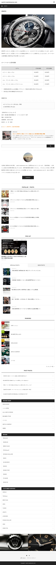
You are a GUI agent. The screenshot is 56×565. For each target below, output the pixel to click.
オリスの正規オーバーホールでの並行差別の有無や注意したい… (25, 226)
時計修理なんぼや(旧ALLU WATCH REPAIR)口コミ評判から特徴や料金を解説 (13, 257)
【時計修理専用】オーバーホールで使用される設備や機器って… (26, 308)
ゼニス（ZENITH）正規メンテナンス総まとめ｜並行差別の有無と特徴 (29, 133)
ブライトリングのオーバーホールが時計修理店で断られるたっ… (25, 199)
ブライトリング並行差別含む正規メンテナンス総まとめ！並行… (25, 208)
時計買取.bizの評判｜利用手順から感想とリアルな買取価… (25, 289)
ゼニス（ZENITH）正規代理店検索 (10, 126)
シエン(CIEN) (6, 408)
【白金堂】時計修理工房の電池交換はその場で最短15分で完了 (15, 394)
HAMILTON (5, 528)
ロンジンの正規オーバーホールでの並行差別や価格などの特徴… (25, 217)
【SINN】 (5, 474)
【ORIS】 (5, 466)
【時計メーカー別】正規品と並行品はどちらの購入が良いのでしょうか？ (17, 385)
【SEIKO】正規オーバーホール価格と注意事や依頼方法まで (15, 375)
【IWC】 (5, 458)
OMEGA (4, 492)
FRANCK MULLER (7, 520)
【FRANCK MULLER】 (8, 454)
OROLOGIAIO (6, 404)
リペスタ (5, 420)
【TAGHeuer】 (6, 450)
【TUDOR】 (5, 478)
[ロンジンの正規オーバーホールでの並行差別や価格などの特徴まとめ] (5, 220)
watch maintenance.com (9, 2)
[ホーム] (1, 5)
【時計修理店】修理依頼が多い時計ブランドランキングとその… (26, 270)
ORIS (4, 504)
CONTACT (28, 177)
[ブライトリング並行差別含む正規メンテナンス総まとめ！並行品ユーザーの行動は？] (5, 211)
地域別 (4, 428)
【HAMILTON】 (6, 470)
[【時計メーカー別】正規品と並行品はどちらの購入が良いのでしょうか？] (5, 194)
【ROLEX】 (5, 438)
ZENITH (4, 512)
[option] (14, 542)
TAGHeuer (5, 496)
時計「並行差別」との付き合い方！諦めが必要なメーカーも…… (26, 299)
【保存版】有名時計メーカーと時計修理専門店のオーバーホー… (26, 280)
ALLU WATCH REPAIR (8, 412)
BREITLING (5, 500)
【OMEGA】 (5, 442)
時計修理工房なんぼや (7, 240)
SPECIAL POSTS (14, 265)
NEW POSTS (41, 265)
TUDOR (4, 508)
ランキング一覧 (49, 366)
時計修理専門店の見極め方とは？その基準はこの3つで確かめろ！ (16, 380)
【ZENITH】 (5, 482)
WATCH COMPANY (7, 424)
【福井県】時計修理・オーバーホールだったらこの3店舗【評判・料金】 (17, 389)
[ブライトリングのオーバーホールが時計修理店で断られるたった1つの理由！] (5, 202)
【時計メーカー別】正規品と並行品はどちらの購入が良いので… (25, 191)
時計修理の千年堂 (7, 416)
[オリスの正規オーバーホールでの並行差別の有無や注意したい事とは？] (5, 229)
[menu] (54, 2)
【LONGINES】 (6, 462)
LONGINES (5, 516)
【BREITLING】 (6, 446)
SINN (4, 524)
